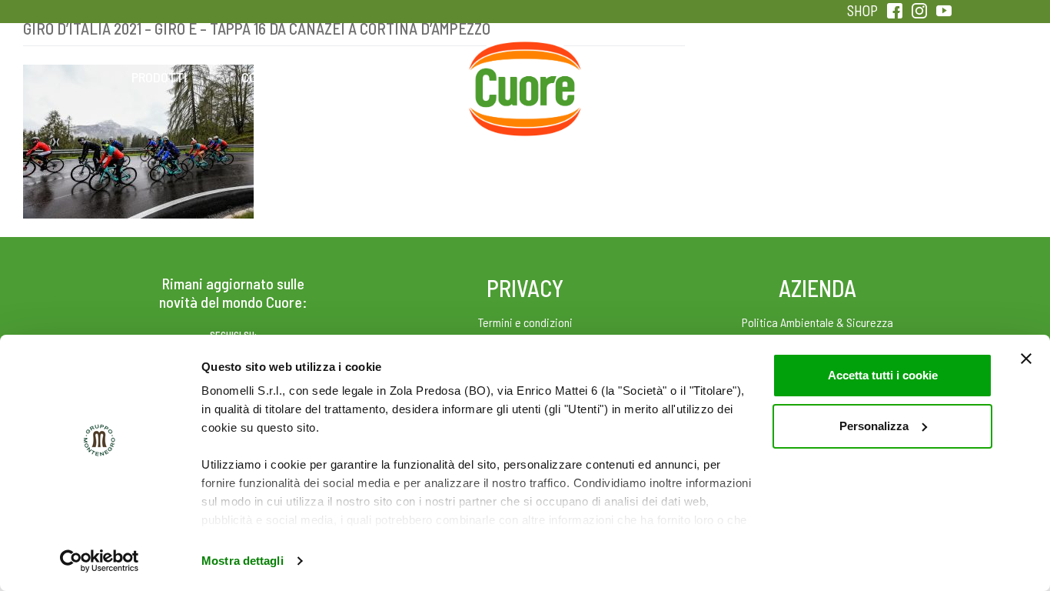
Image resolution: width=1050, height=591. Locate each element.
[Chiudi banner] (1026, 358)
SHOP (862, 10)
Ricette (403, 76)
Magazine (647, 76)
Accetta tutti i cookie (883, 375)
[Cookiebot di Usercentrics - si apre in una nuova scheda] (99, 561)
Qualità (769, 76)
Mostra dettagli (242, 560)
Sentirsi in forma (891, 76)
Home (525, 60)
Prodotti (159, 76)
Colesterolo (281, 76)
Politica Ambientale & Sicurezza (817, 322)
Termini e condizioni (525, 322)
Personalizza (874, 425)
